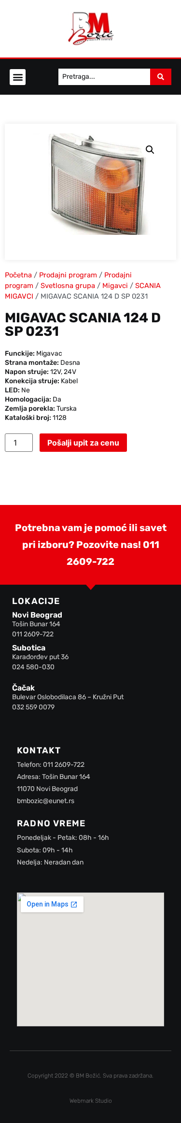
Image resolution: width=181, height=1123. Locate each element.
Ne (25, 390)
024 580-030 (33, 667)
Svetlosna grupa (68, 285)
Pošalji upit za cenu (83, 442)
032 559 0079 (33, 707)
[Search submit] (160, 77)
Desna (70, 363)
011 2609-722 (33, 634)
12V (55, 372)
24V (70, 372)
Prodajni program (68, 275)
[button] (18, 77)
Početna (18, 275)
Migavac (49, 353)
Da (57, 399)
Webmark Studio (91, 1100)
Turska (66, 408)
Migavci (115, 285)
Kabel (69, 381)
